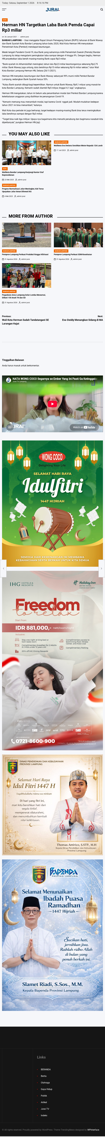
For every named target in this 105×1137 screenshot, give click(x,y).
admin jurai (24, 37)
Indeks (44, 1115)
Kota (5, 20)
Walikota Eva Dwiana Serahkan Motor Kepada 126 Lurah (78, 145)
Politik (44, 1095)
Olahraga (45, 1082)
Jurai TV (45, 1109)
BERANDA (46, 1069)
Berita (43, 1076)
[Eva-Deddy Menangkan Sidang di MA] (101, 568)
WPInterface (93, 1130)
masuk (17, 365)
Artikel (44, 1102)
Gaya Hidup (46, 1089)
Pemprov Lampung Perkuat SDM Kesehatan (73, 254)
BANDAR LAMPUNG (61, 142)
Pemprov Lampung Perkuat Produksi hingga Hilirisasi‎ (25, 254)
